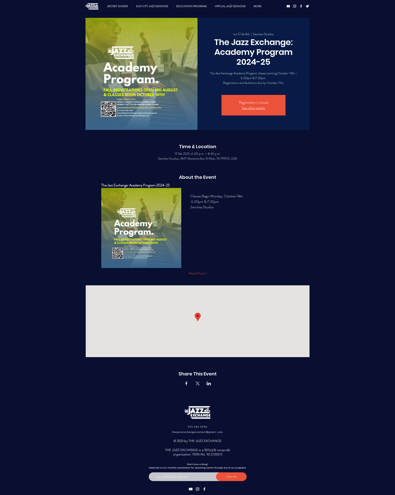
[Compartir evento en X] (197, 383)
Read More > (198, 273)
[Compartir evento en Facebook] (186, 383)
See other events (253, 107)
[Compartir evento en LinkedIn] (209, 383)
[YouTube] (288, 6)
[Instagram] (295, 6)
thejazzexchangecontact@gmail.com (197, 431)
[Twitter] (307, 6)
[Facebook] (301, 6)
